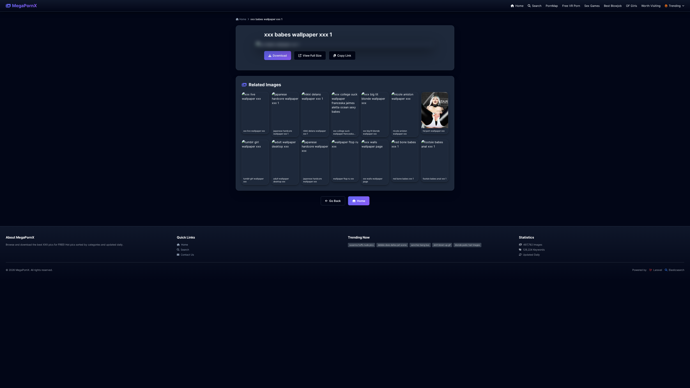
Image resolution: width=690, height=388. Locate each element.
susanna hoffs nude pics (361, 245)
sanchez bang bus (420, 245)
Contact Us (187, 254)
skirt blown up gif (442, 245)
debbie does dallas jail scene (392, 245)
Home (242, 19)
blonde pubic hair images (467, 245)
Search (185, 249)
